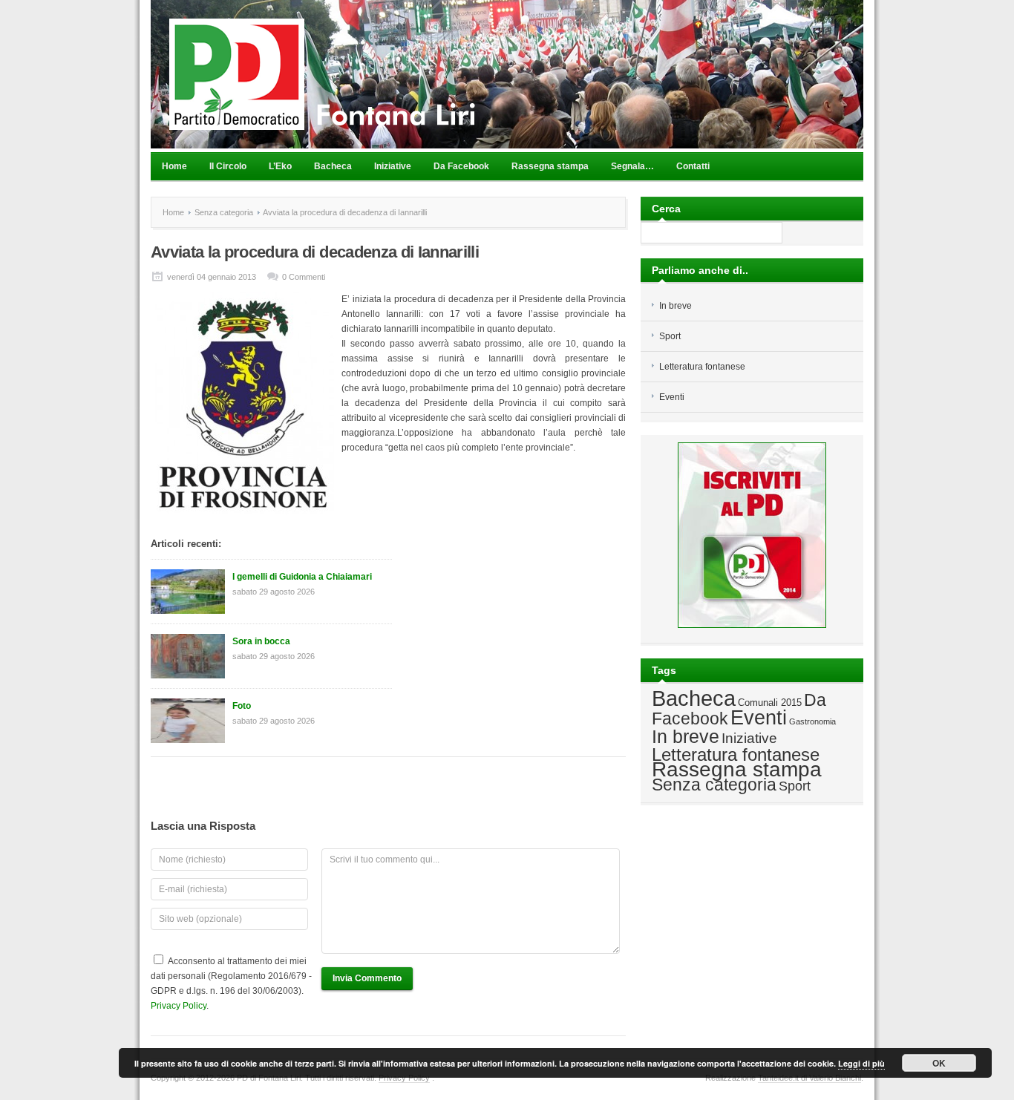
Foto (241, 706)
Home (174, 166)
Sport (670, 336)
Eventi (671, 397)
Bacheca (333, 166)
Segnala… (632, 166)
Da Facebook (461, 166)
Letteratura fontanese (702, 366)
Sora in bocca (261, 641)
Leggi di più (861, 1063)
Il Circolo (227, 166)
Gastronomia (812, 721)
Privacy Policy (178, 1006)
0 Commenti (303, 276)
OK (939, 1063)
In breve (675, 306)
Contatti (693, 166)
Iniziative (392, 166)
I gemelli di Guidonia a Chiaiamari (302, 577)
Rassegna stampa (550, 166)
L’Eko (280, 166)
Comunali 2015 (770, 702)
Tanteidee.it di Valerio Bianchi (809, 1077)
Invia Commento (367, 978)
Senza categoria (223, 212)
